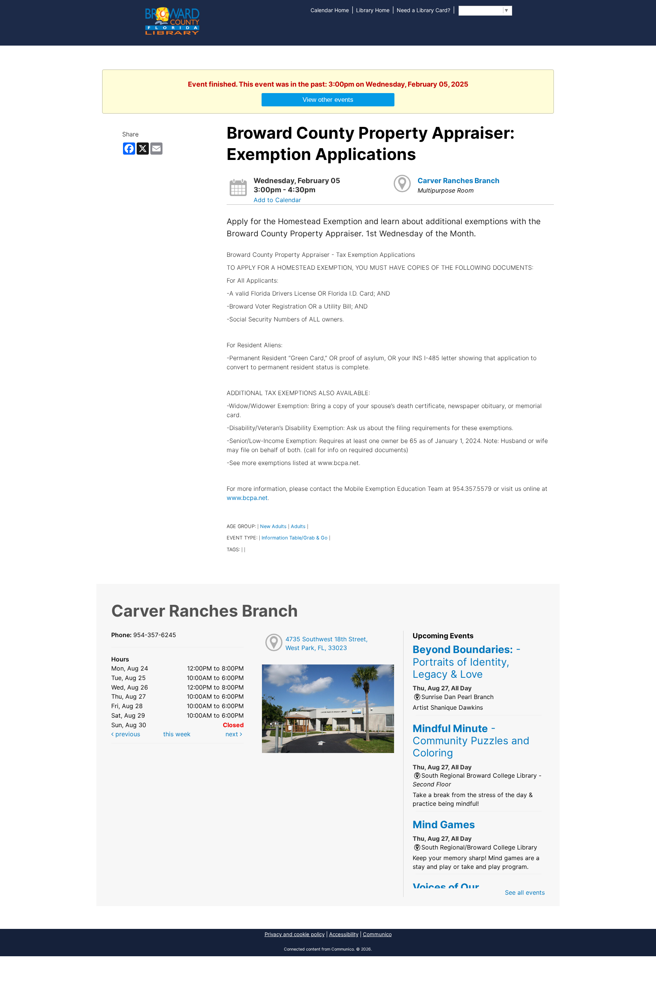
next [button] (233, 734)
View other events (328, 99)
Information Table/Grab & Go (295, 538)
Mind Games (444, 824)
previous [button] (127, 734)
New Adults (273, 526)
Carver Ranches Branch (459, 180)
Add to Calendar (277, 200)
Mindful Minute (471, 740)
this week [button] (177, 734)
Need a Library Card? (423, 10)
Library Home (373, 10)
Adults (298, 526)
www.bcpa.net (247, 497)
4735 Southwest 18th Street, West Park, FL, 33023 (326, 643)
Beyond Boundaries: (466, 661)
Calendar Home (330, 10)
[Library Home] (172, 20)
